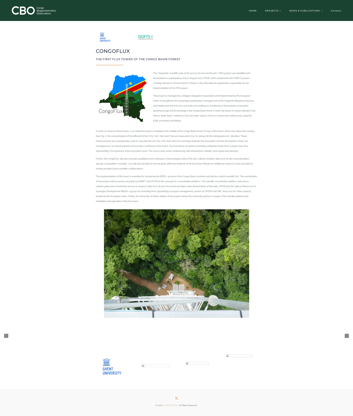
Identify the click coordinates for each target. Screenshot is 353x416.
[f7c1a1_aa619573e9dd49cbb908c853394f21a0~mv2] (197, 363)
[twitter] (176, 398)
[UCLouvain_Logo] (155, 365)
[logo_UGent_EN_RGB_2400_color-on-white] (113, 354)
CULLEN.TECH (170, 405)
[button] (6, 336)
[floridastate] (239, 355)
